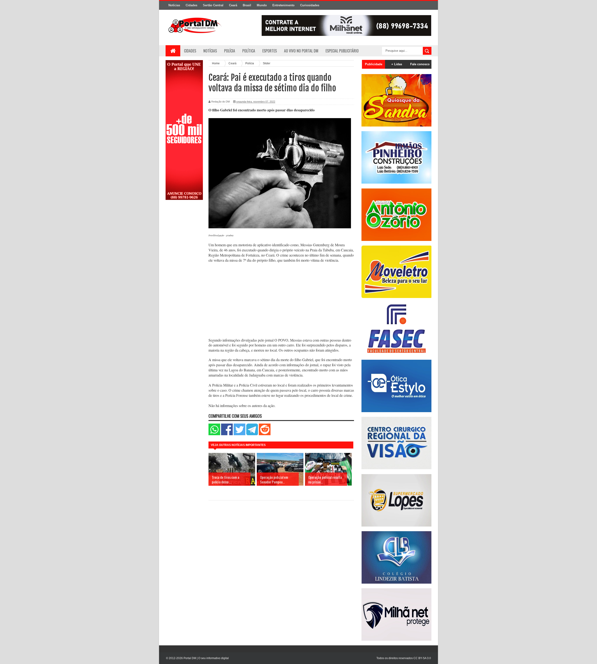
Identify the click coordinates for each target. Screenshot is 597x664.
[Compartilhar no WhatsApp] (214, 434)
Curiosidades (309, 5)
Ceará (233, 5)
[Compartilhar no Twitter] (239, 434)
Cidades (191, 5)
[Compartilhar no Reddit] (265, 434)
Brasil (247, 5)
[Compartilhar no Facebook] (227, 434)
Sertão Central (213, 5)
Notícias (174, 5)
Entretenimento (283, 5)
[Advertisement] (184, 278)
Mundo (262, 5)
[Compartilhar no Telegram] (252, 434)
